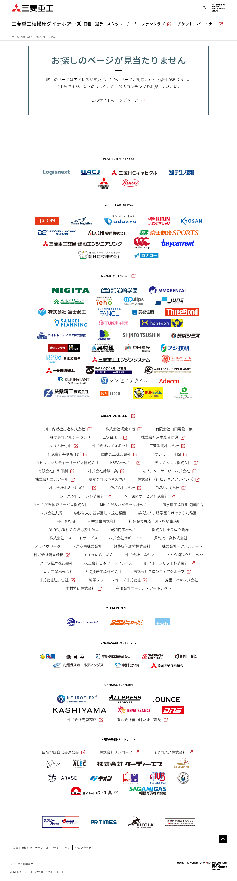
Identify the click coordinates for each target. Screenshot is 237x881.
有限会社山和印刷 (53, 471)
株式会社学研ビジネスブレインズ (165, 479)
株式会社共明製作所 (64, 454)
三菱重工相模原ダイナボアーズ (29, 848)
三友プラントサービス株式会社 (164, 471)
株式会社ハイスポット (110, 445)
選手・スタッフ (109, 24)
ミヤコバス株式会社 (169, 752)
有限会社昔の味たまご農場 (139, 719)
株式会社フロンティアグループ (158, 571)
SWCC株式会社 (122, 487)
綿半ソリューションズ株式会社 (115, 580)
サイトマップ (61, 848)
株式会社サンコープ (115, 752)
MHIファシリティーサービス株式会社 (68, 462)
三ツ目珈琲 (111, 437)
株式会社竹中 (60, 445)
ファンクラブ (153, 24)
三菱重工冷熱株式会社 (179, 580)
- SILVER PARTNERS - (114, 276)
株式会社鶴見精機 (48, 554)
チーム (132, 24)
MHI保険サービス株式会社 (146, 496)
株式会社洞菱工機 (120, 428)
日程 (87, 24)
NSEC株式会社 (122, 462)
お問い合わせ (83, 848)
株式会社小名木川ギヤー (69, 487)
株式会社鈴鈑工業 (103, 471)
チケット (185, 24)
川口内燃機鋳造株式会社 (64, 428)
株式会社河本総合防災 (159, 437)
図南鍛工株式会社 (116, 454)
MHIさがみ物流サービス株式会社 (61, 504)
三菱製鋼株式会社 (164, 445)
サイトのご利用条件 (21, 864)
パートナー (206, 24)
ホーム (15, 37)
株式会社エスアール (51, 479)
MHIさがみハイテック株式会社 (125, 504)
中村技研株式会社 (80, 588)
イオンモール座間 (166, 454)
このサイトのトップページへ (116, 100)
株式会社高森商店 (82, 719)
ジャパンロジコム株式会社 (82, 496)
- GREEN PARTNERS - (114, 416)
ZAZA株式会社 (167, 487)
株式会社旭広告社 (54, 580)
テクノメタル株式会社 (173, 462)
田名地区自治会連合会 (60, 752)
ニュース (72, 24)
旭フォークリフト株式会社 (166, 563)
